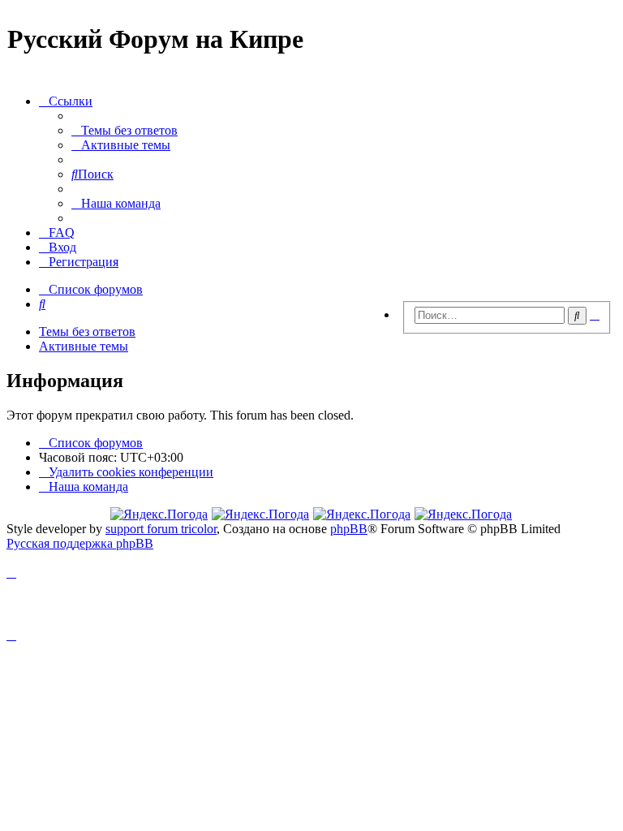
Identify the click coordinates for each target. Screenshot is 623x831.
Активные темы (83, 346)
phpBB (348, 529)
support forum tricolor (161, 529)
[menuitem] (124, 130)
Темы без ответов (87, 331)
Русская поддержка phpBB (79, 543)
